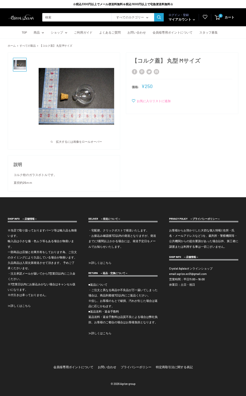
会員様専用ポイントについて (173, 32)
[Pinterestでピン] (142, 71)
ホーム (12, 45)
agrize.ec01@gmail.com (192, 274)
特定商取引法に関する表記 (174, 367)
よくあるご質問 (110, 32)
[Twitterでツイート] (149, 71)
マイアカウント (180, 19)
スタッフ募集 (208, 32)
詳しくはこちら (21, 305)
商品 (37, 32)
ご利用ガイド (83, 32)
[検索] (159, 17)
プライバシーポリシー (136, 367)
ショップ (57, 32)
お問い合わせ (136, 32)
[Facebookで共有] (134, 71)
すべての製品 (28, 45)
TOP (24, 32)
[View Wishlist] (205, 18)
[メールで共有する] (156, 71)
